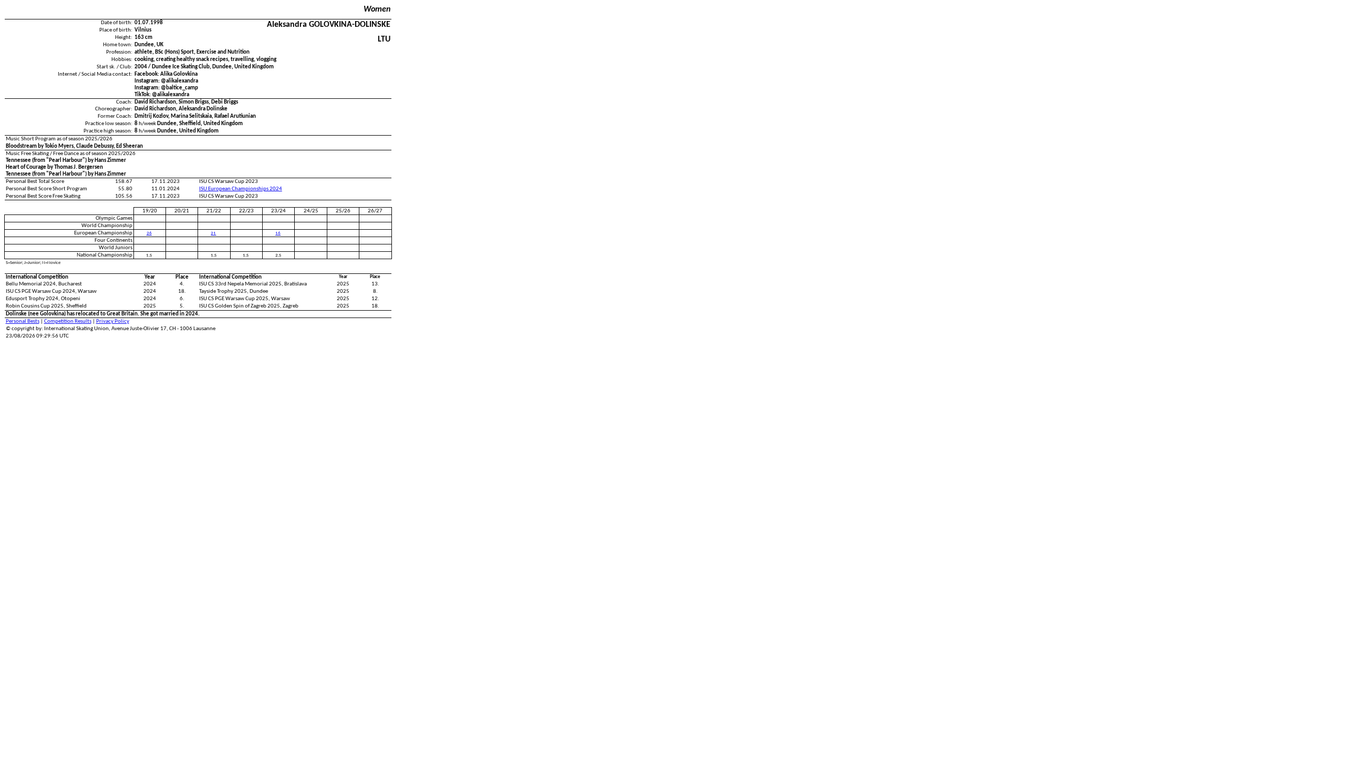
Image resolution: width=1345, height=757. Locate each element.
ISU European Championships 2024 (240, 189)
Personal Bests (22, 321)
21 (213, 233)
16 (278, 233)
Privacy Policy (112, 321)
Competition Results (67, 321)
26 (149, 233)
